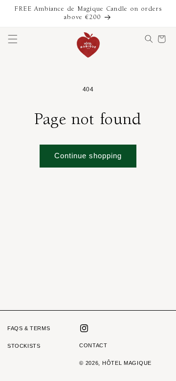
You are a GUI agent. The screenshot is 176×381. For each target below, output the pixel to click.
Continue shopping (88, 155)
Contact (93, 345)
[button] (12, 39)
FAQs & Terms (28, 328)
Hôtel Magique (127, 363)
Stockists (23, 346)
